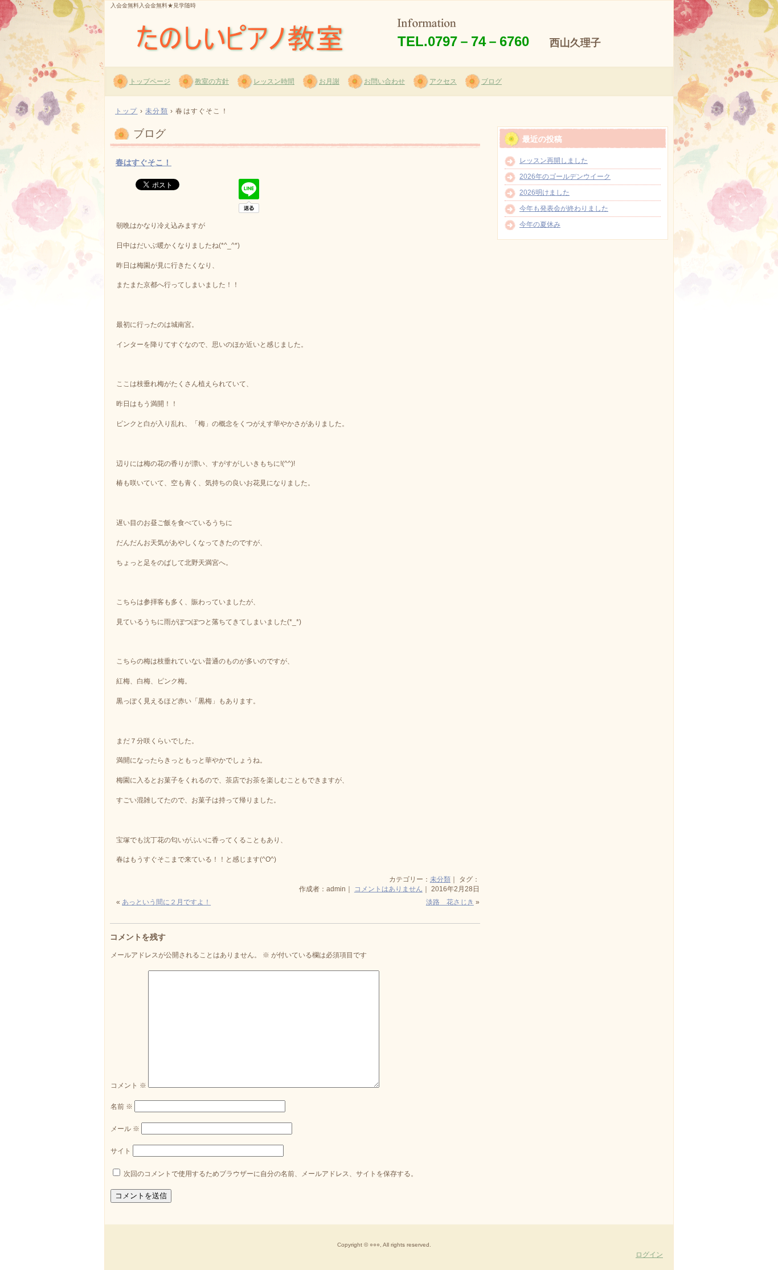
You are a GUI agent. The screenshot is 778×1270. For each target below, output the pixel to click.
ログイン (649, 1255)
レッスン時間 (273, 81)
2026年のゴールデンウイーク (565, 177)
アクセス (443, 81)
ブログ (491, 81)
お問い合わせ (384, 81)
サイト (120, 1151)
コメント (128, 1085)
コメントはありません (388, 889)
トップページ (149, 81)
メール (125, 1129)
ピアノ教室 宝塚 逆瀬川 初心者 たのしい (241, 35)
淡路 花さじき (450, 902)
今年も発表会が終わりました (563, 208)
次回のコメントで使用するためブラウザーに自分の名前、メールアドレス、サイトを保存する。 (270, 1174)
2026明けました (544, 192)
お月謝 (329, 81)
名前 (121, 1107)
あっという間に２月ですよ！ (166, 902)
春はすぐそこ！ (143, 162)
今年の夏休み (539, 224)
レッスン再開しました (553, 161)
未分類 (440, 879)
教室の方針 (212, 81)
